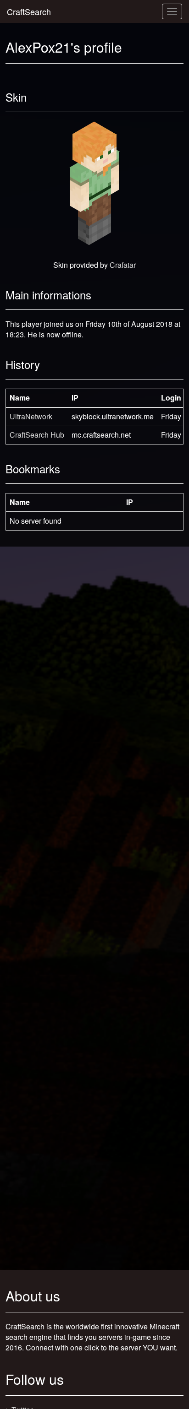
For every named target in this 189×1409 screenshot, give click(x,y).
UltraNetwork (31, 416)
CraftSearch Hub (37, 434)
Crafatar (123, 265)
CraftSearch (29, 11)
